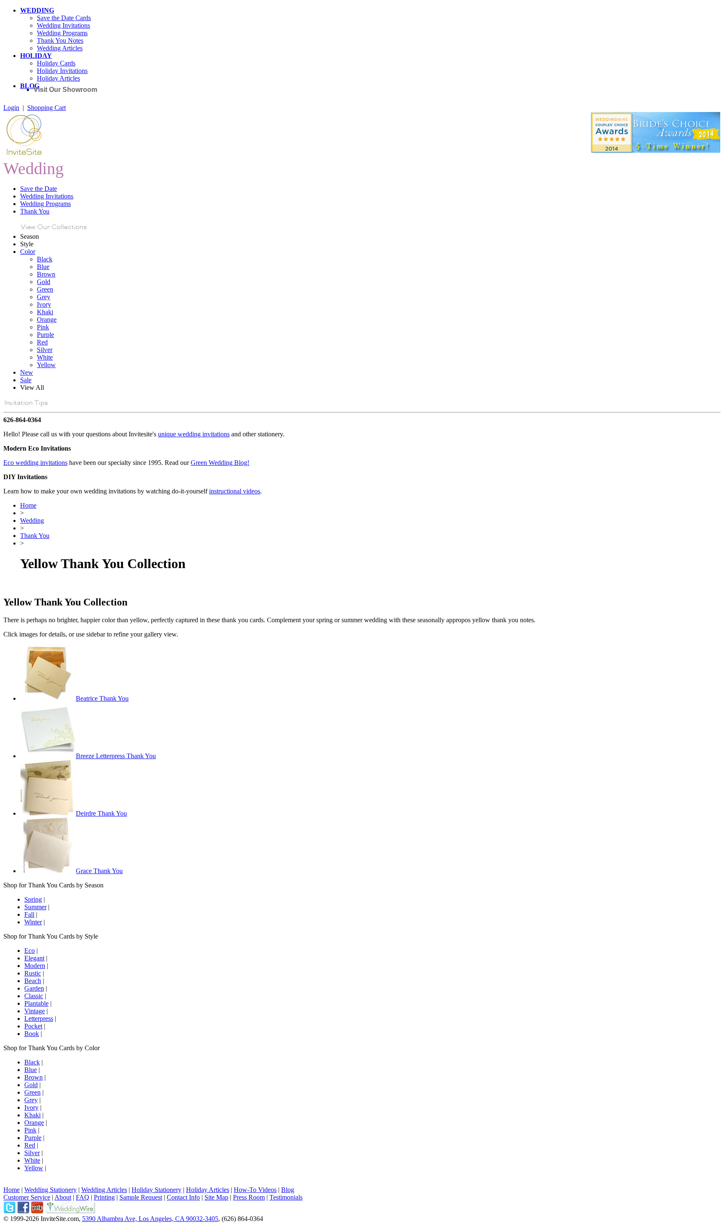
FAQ (82, 1197)
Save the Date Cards (64, 17)
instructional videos (234, 491)
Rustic (32, 973)
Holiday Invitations (62, 70)
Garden (34, 988)
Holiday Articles (58, 78)
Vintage (34, 1011)
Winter (33, 922)
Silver (44, 349)
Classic (33, 995)
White (45, 357)
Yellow (46, 364)
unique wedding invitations (194, 434)
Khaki (45, 312)
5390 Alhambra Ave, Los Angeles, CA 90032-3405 (150, 1218)
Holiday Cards (56, 63)
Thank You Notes (60, 40)
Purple (45, 334)
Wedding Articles (60, 48)
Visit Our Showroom (65, 89)
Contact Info (183, 1197)
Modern (34, 965)
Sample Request (140, 1197)
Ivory (44, 304)
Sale (25, 379)
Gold (43, 281)
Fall (29, 914)
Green (45, 289)
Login (11, 107)
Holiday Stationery (156, 1189)
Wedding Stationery (50, 1189)
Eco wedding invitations (35, 462)
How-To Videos (255, 1189)
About (62, 1197)
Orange (47, 319)
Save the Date (38, 188)
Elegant (34, 958)
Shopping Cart (46, 107)
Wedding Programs (62, 33)
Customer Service (26, 1197)
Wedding (32, 520)
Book (31, 1033)
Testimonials (286, 1197)
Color (27, 251)
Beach (32, 980)
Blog (287, 1189)
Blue (43, 266)
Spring (33, 899)
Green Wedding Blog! (220, 462)
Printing (104, 1197)
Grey (43, 296)
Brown (46, 274)
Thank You (34, 211)
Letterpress (38, 1018)
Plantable (36, 1003)
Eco (29, 950)
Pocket (33, 1026)
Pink (43, 327)
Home (28, 505)
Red (42, 342)
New (26, 372)
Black (44, 259)
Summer (35, 906)
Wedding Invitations (63, 25)
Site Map (216, 1197)
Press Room (249, 1197)
